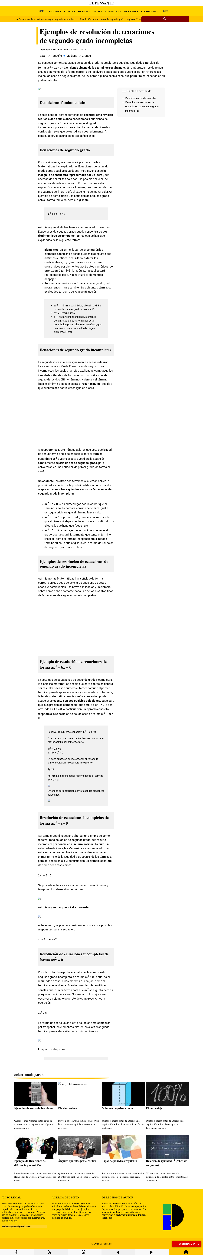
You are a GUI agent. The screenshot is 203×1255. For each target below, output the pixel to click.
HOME (41, 10)
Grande (86, 55)
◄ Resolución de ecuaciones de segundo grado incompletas (45, 19)
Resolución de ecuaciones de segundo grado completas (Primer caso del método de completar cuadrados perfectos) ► (138, 19)
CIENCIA (68, 11)
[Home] (186, 1253)
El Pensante (101, 3)
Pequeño (56, 55)
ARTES (96, 11)
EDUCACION (130, 11)
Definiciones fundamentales (140, 98)
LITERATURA (112, 11)
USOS (165, 10)
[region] (141, 145)
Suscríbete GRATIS (189, 1244)
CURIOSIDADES (148, 11)
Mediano (71, 55)
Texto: (42, 55)
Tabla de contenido (139, 91)
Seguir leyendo (9, 1220)
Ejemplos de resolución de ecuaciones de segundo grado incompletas (142, 106)
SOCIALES (83, 11)
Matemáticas (60, 49)
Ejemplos (46, 49)
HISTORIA (54, 11)
